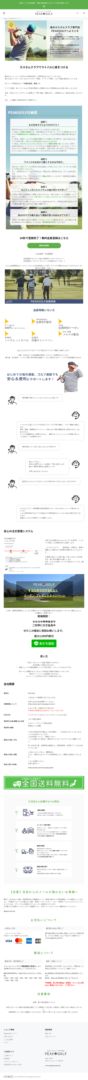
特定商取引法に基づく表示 (13, 1064)
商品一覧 (48, 1033)
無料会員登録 (44, 245)
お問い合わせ (8, 1036)
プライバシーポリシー (11, 1061)
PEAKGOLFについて (10, 1033)
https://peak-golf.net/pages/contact (41, 704)
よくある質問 (8, 1039)
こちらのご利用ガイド (33, 518)
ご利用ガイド (8, 1055)
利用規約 (7, 1058)
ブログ (6, 1042)
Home (5, 19)
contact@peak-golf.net (53, 938)
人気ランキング (50, 1036)
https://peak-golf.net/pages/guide (40, 767)
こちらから (44, 471)
